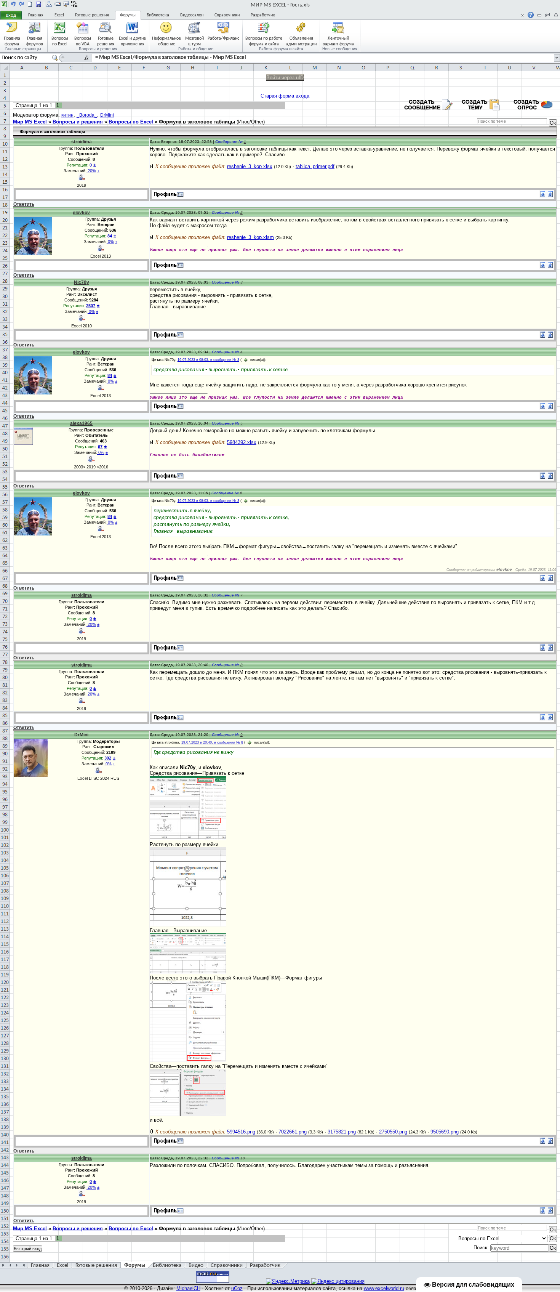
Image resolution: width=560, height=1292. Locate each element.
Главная (35, 15)
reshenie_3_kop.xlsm (250, 237)
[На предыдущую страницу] (13, 4)
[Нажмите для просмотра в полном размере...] (188, 839)
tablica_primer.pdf (315, 166)
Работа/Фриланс (223, 38)
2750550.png (393, 1132)
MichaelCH (188, 1288)
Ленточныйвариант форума (338, 41)
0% (110, 241)
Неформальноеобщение (166, 41)
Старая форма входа (285, 96)
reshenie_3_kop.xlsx (249, 166)
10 (242, 1158)
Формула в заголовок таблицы (197, 122)
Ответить (23, 204)
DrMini (107, 115)
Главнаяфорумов (34, 41)
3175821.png (342, 1132)
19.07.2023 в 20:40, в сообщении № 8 (212, 742)
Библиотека (158, 15)
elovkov (81, 212)
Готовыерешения (105, 41)
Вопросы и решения (78, 122)
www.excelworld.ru (384, 1288)
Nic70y (81, 282)
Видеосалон (191, 15)
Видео (196, 1265)
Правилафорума (12, 41)
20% (91, 170)
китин (67, 115)
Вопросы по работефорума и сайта (263, 41)
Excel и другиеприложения (132, 41)
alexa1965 (81, 423)
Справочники (227, 15)
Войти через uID (285, 77)
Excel (59, 15)
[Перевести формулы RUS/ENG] (74, 4)
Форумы (128, 15)
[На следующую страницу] (22, 4)
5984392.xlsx (241, 442)
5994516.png (241, 1132)
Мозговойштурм (194, 41)
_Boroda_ (87, 115)
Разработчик (263, 15)
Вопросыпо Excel (59, 41)
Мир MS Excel (30, 122)
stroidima (81, 141)
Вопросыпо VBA (82, 41)
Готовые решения (92, 15)
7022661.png (292, 1132)
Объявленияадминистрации (301, 41)
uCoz (237, 1288)
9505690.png (444, 1132)
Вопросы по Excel (131, 122)
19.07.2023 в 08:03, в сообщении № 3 (208, 360)
